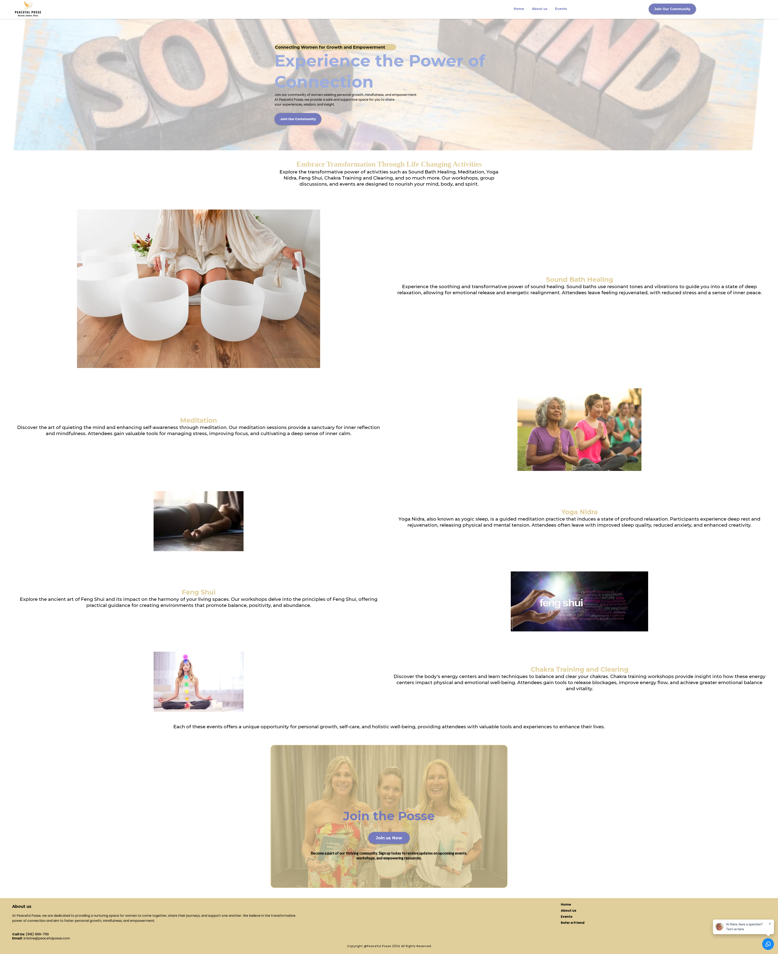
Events (561, 9)
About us (539, 9)
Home (519, 9)
